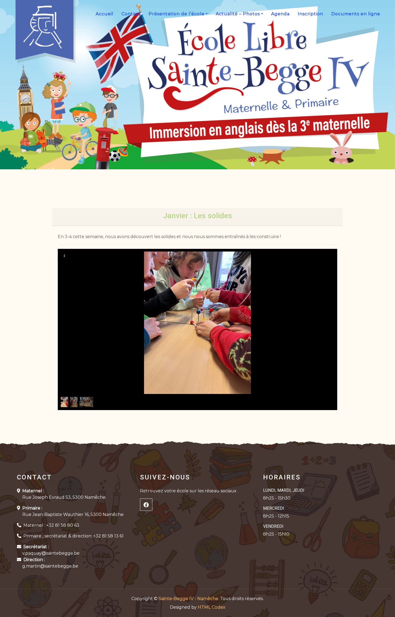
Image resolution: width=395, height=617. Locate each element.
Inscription (310, 13)
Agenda (280, 13)
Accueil (104, 13)
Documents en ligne (355, 13)
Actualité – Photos (238, 13)
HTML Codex (211, 607)
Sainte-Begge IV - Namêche (188, 598)
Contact (131, 13)
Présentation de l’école (176, 13)
